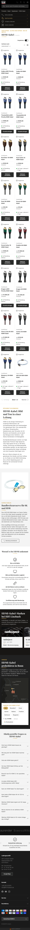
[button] (24, 2)
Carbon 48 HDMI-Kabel (21, 332)
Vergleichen (20, 40)
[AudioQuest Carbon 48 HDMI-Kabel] (22, 318)
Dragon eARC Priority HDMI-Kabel (7, 290)
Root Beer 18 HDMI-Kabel (7, 158)
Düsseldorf (13, 708)
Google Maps (7, 874)
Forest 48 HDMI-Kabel (21, 202)
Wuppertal (15, 715)
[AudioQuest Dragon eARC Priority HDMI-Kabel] (7, 276)
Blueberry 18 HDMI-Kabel (7, 376)
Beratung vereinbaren (11, 540)
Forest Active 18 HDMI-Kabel (6, 246)
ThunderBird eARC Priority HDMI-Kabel (7, 116)
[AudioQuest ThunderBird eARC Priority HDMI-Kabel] (7, 102)
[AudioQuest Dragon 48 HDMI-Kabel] (22, 276)
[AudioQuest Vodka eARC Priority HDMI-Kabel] (7, 58)
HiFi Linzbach (8, 924)
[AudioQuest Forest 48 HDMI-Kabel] (22, 188)
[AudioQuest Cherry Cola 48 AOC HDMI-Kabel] (7, 318)
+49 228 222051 (6, 885)
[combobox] (15, 6)
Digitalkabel (15, 11)
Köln (5, 708)
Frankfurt (21, 711)
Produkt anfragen (7, 131)
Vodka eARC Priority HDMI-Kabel (7, 72)
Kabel (9, 11)
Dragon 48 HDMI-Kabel (21, 290)
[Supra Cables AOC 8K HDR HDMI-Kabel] (22, 362)
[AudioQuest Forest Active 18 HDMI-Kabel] (7, 232)
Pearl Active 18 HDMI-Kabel (20, 158)
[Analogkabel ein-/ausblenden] (27, 15)
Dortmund (7, 715)
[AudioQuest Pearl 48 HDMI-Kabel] (7, 188)
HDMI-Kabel (22, 11)
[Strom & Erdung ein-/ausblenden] (27, 22)
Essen (20, 708)
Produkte (4, 11)
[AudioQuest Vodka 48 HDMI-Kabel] (22, 58)
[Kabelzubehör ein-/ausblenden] (27, 25)
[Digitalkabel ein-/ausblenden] (27, 18)
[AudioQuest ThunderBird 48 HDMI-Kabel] (22, 102)
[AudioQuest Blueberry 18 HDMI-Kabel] (7, 362)
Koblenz (14, 711)
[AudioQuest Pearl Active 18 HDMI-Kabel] (22, 144)
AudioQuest (7, 639)
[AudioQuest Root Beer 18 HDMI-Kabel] (7, 144)
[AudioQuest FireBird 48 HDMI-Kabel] (22, 232)
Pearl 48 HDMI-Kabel (6, 202)
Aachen (6, 711)
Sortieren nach (5, 44)
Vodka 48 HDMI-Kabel (21, 72)
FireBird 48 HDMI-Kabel (21, 246)
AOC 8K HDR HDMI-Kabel (22, 376)
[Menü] (27, 2)
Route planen (9, 722)
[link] (6, 400)
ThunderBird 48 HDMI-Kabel (21, 116)
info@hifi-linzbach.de (8, 887)
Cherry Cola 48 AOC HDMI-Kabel (7, 332)
